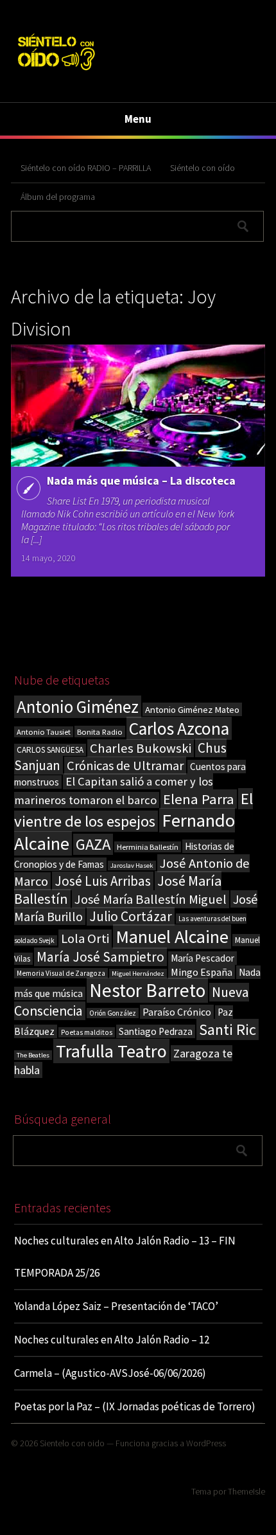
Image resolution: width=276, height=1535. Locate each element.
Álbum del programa (58, 196)
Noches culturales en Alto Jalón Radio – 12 (111, 1340)
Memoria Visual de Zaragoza (61, 973)
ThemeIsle (246, 1491)
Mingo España (201, 971)
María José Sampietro (100, 956)
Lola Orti (85, 938)
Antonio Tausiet (44, 732)
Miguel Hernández (138, 973)
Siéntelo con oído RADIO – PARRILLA (86, 168)
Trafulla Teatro (111, 1051)
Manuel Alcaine (172, 936)
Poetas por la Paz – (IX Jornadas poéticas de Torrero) (134, 1406)
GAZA (93, 844)
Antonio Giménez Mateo (192, 709)
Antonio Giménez (78, 706)
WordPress (206, 1443)
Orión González (112, 1013)
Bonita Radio (100, 731)
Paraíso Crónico (176, 1011)
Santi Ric (227, 1029)
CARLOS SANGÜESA (50, 749)
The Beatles (33, 1055)
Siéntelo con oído (202, 168)
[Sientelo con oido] (55, 72)
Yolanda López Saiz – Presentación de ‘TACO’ (116, 1306)
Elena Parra (198, 799)
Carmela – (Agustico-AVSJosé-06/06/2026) (110, 1373)
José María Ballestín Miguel (150, 899)
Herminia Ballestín (147, 847)
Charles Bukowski (140, 748)
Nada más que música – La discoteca (141, 480)
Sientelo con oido (72, 1443)
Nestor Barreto (147, 990)
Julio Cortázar (130, 916)
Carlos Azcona (179, 728)
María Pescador (202, 958)
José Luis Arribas (103, 881)
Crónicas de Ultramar (125, 765)
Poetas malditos (86, 1032)
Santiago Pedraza (156, 1031)
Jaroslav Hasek (131, 865)
